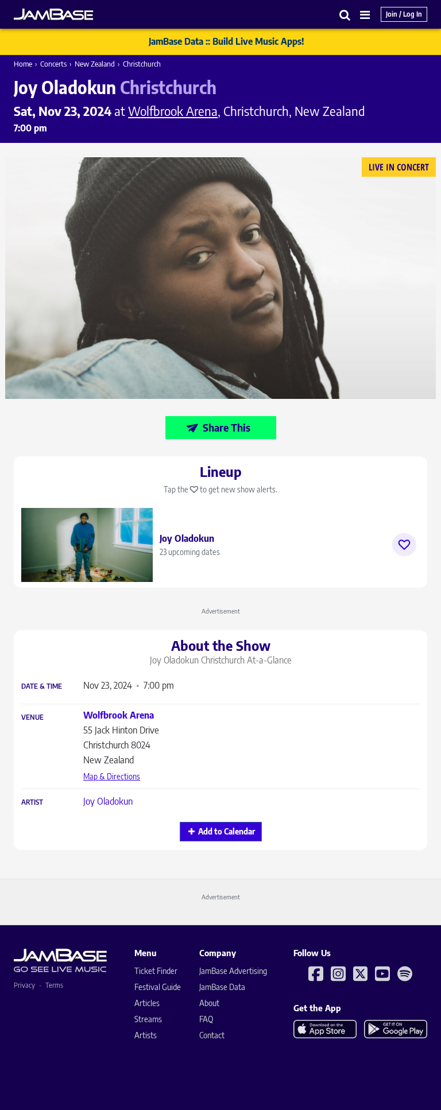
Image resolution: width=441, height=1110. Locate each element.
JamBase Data (222, 987)
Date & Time (41, 686)
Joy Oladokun (108, 801)
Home (23, 63)
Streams (148, 1019)
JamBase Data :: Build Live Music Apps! (226, 41)
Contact (212, 1035)
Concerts (53, 63)
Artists (145, 1035)
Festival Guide (157, 987)
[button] (345, 14)
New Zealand (95, 63)
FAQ (206, 1019)
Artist (32, 802)
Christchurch (142, 63)
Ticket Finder (155, 971)
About (209, 1003)
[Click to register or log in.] (404, 544)
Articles (147, 1003)
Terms (54, 985)
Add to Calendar (226, 831)
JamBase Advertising (233, 971)
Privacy (24, 985)
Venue (32, 717)
